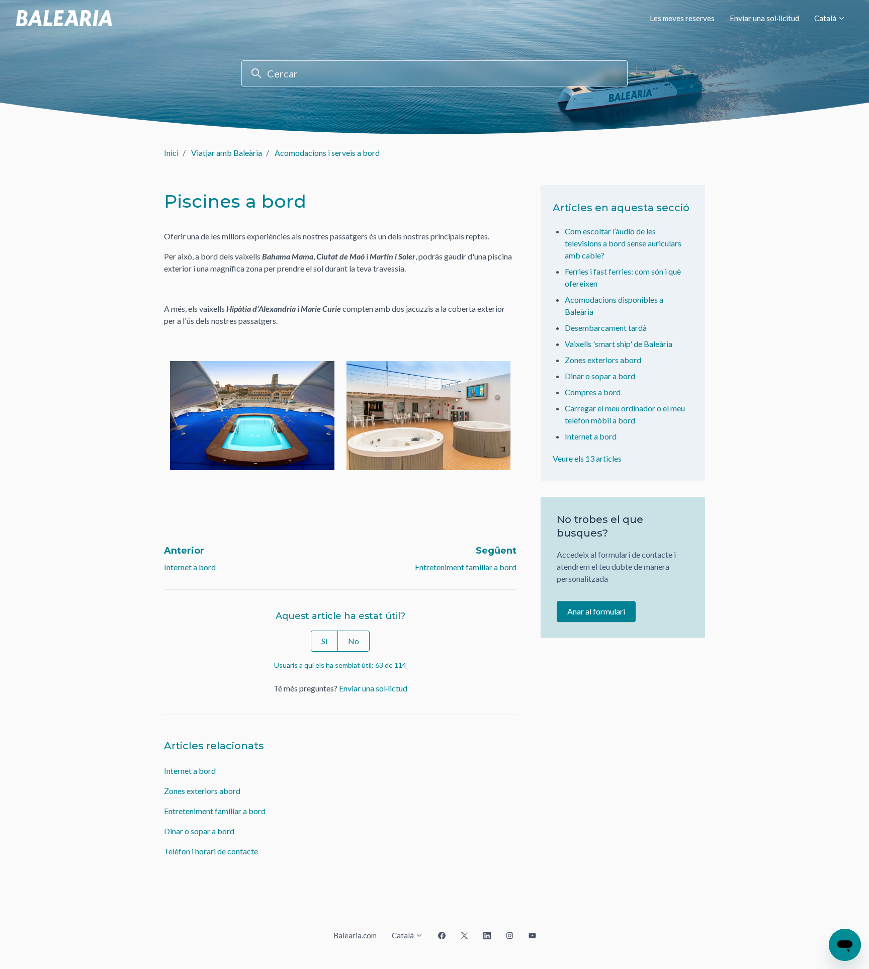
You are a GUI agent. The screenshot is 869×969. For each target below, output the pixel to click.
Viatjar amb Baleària (226, 152)
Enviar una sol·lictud (373, 688)
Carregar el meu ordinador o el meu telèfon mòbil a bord (625, 414)
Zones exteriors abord (202, 791)
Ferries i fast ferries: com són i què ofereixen (623, 277)
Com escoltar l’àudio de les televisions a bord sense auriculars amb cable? (623, 243)
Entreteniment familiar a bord (465, 567)
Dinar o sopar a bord (199, 831)
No (353, 641)
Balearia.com (355, 935)
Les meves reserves (682, 18)
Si (324, 641)
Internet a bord (190, 567)
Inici (171, 152)
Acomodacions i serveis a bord (327, 152)
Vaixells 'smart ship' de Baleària (618, 343)
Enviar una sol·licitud (764, 18)
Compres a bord (593, 392)
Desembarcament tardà (606, 327)
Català (826, 18)
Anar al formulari (596, 611)
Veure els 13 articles (587, 458)
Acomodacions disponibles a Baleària (614, 305)
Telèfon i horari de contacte (211, 851)
